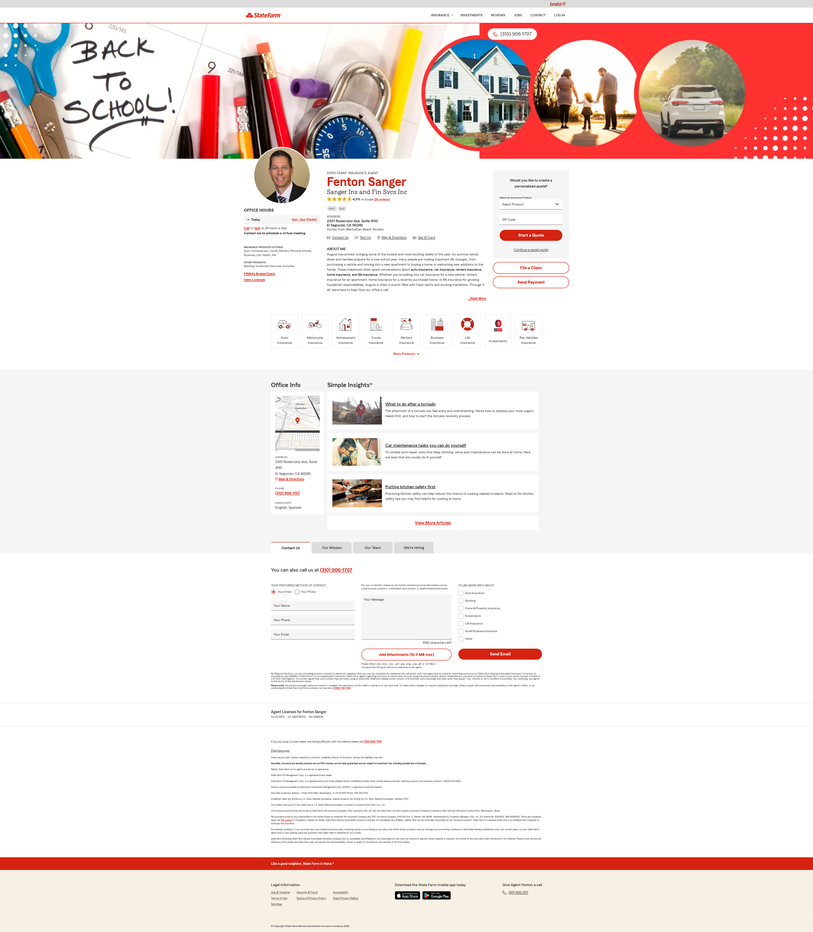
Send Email (500, 654)
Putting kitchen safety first (410, 487)
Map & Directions (291, 479)
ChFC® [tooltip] (332, 208)
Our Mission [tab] (332, 548)
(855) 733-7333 (342, 688)
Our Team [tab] (373, 548)
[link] (263, 15)
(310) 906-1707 (287, 493)
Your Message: (374, 599)
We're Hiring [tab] (414, 548)
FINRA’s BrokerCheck (259, 274)
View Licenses (254, 279)
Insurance (440, 15)
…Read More (477, 298)
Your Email (284, 591)
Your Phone (308, 591)
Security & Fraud (307, 892)
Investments (471, 15)
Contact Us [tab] (291, 548)
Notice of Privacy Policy (311, 898)
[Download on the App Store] (407, 895)
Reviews (498, 15)
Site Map (276, 904)
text (257, 228)
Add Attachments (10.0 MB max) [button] (406, 654)
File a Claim (531, 268)
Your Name (282, 605)
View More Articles (433, 523)
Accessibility (340, 892)
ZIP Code (508, 219)
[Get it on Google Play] (436, 895)
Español (555, 4)
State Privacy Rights (345, 898)
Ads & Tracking (280, 892)
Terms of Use (279, 898)
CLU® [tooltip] (342, 208)
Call (247, 228)
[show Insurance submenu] (451, 15)
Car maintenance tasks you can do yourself (425, 445)
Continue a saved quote (531, 249)
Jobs (518, 15)
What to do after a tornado (410, 404)
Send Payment (531, 282)
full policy (286, 820)
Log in (559, 15)
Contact (538, 15)
